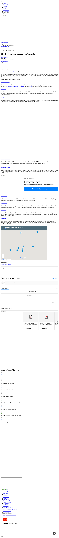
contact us (14, 71)
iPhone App (6, 499)
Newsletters (6, 497)
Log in (52, 278)
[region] (29, 290)
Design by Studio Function (9, 515)
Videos (5, 6)
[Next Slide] (57, 322)
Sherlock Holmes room (13, 86)
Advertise (5, 493)
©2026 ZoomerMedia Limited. (10, 509)
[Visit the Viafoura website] (55, 302)
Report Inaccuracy (5, 46)
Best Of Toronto (7, 4)
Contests (5, 8)
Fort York (2, 97)
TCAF (30, 86)
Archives (5, 495)
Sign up (56, 278)
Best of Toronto (4, 42)
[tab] (5, 288)
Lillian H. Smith (3, 218)
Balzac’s (23, 86)
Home (4, 3)
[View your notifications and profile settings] (57, 288)
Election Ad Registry (8, 500)
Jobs (4, 494)
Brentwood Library (4, 196)
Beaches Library (3, 210)
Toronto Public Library (6, 264)
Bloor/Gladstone (3, 89)
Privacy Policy (6, 503)
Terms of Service (7, 502)
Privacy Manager (7, 513)
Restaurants (6, 11)
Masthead (5, 498)
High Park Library (4, 203)
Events (5, 7)
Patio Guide (6, 10)
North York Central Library (5, 167)
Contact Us (6, 491)
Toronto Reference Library (5, 82)
